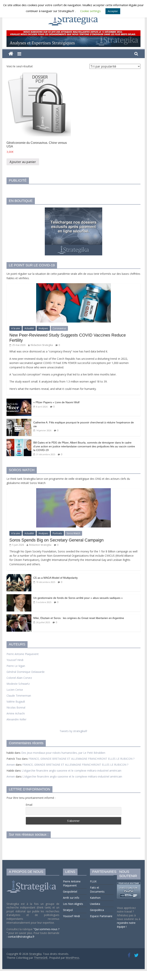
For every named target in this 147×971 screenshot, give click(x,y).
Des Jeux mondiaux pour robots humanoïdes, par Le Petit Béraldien (63, 753)
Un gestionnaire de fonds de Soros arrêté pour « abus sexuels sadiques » (78, 597)
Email (29, 804)
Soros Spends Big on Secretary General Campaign (56, 540)
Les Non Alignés (73, 904)
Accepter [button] (113, 11)
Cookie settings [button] (90, 11)
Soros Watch (73, 533)
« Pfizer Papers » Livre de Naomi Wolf (56, 402)
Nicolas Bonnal (16, 707)
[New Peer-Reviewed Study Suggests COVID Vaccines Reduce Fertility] (73, 285)
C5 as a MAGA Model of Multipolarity (55, 577)
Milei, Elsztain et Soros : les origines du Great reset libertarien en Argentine (78, 618)
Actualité (29, 328)
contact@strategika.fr (21, 936)
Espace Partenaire (101, 916)
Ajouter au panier (23, 162)
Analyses (43, 328)
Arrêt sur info (71, 897)
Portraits (57, 533)
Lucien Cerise (15, 689)
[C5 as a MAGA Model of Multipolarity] (19, 576)
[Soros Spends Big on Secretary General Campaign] (73, 490)
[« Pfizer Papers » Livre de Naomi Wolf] (19, 400)
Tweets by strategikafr (73, 731)
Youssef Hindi (15, 660)
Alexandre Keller (16, 719)
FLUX (93, 881)
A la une (15, 328)
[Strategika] (11, 54)
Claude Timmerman (19, 695)
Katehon (95, 897)
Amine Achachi (16, 713)
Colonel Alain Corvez (19, 678)
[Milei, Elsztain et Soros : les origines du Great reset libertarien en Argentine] (19, 616)
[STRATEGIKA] (32, 880)
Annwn (11, 764)
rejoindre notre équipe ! (126, 924)
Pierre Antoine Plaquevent (23, 654)
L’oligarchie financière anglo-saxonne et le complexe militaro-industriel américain (71, 770)
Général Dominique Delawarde (26, 672)
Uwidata (95, 904)
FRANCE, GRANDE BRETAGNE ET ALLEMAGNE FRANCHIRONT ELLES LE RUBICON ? (81, 758)
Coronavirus (59, 328)
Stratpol (68, 910)
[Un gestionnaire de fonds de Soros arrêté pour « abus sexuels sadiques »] (19, 596)
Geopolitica (97, 910)
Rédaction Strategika (42, 345)
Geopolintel (70, 891)
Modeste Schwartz (18, 683)
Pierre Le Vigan (16, 666)
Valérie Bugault (16, 701)
